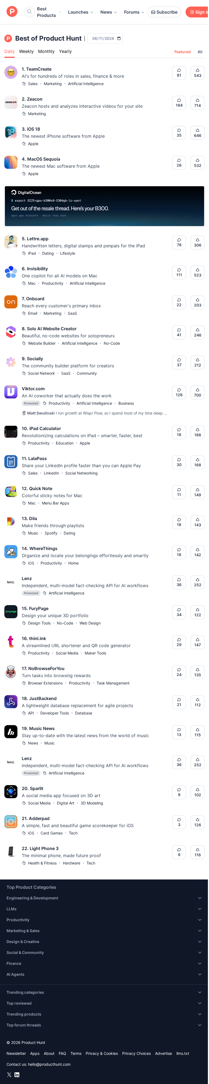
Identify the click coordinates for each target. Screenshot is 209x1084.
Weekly (26, 51)
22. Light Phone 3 (40, 848)
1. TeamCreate (36, 69)
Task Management (113, 683)
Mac (32, 283)
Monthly (46, 51)
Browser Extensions (45, 683)
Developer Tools (54, 713)
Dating (48, 253)
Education (64, 443)
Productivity (52, 283)
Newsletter (16, 1053)
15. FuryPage (35, 608)
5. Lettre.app (35, 238)
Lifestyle (67, 253)
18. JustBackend (39, 698)
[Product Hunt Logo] (12, 12)
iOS (31, 563)
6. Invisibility (35, 268)
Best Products (46, 12)
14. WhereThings (39, 548)
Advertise (163, 1053)
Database (83, 713)
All (200, 51)
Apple (33, 143)
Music (33, 533)
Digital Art (65, 803)
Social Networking (81, 473)
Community (87, 373)
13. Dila (29, 518)
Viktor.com (33, 388)
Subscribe (166, 12)
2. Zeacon (32, 99)
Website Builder (42, 343)
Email (32, 313)
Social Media (67, 653)
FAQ (62, 1053)
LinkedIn (51, 473)
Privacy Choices (136, 1053)
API (31, 713)
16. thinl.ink (34, 638)
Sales (33, 83)
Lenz (27, 578)
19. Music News (38, 728)
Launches (78, 12)
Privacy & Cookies (102, 1053)
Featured (182, 51)
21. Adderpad (36, 818)
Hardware (71, 863)
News (106, 12)
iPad (32, 253)
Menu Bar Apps (55, 503)
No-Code (112, 343)
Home (73, 563)
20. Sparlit (32, 788)
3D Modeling (92, 803)
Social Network (41, 373)
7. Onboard (33, 298)
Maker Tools (95, 653)
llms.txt (182, 1053)
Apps (34, 1053)
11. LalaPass (34, 458)
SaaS (72, 313)
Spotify (51, 533)
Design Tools (39, 623)
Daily (9, 51)
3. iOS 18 (31, 129)
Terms (75, 1053)
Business (126, 403)
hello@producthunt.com (49, 1064)
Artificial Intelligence (86, 83)
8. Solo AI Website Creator (49, 328)
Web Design (90, 623)
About (49, 1053)
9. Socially (32, 358)
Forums (132, 12)
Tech (73, 833)
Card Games (52, 833)
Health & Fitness (42, 863)
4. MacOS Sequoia (41, 159)
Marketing (53, 83)
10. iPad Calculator (41, 428)
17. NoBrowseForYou (43, 668)
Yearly (65, 51)
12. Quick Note (37, 488)
